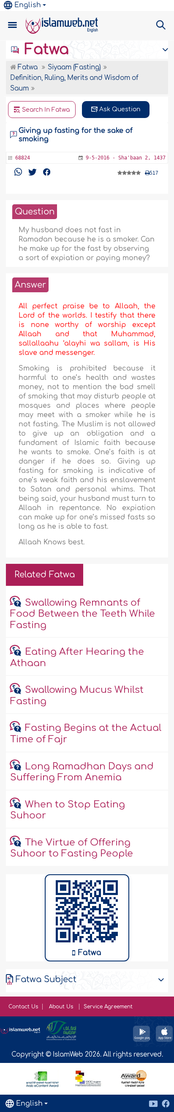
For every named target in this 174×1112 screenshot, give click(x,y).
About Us (62, 1007)
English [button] (27, 5)
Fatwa (44, 49)
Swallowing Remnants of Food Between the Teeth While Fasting (82, 614)
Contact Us (23, 1007)
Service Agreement (108, 1007)
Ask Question (119, 109)
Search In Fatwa (45, 110)
